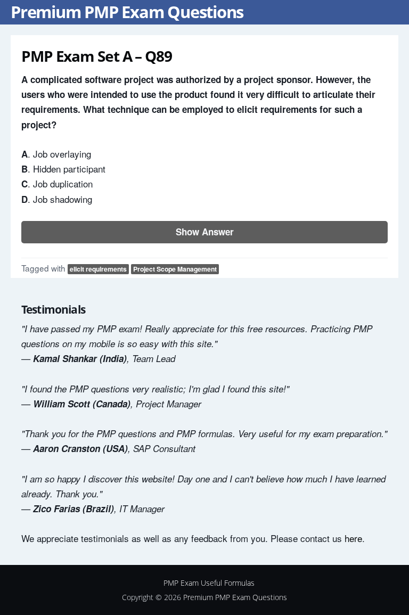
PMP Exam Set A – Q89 (96, 56)
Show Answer (205, 231)
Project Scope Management (175, 269)
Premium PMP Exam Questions (127, 12)
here (353, 538)
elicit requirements (98, 269)
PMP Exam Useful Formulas (209, 583)
